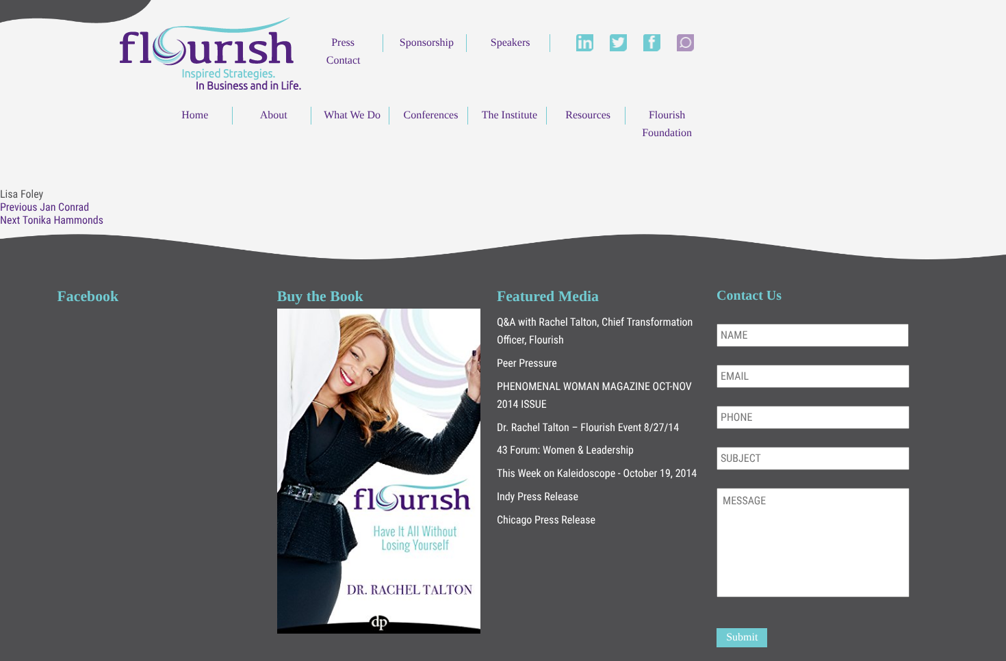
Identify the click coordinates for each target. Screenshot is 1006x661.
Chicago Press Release (546, 519)
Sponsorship (427, 43)
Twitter (618, 42)
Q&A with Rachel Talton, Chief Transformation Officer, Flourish (595, 330)
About (273, 115)
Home (194, 115)
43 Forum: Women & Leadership (565, 449)
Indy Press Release (537, 496)
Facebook (651, 42)
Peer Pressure (527, 363)
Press (342, 43)
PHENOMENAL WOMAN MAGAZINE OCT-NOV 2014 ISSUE (594, 395)
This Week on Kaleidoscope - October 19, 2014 (597, 473)
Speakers (510, 43)
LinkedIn (584, 42)
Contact (343, 60)
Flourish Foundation (667, 124)
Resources (587, 115)
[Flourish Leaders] (210, 52)
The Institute (509, 115)
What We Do (352, 115)
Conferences (430, 115)
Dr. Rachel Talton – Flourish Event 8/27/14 (588, 427)
